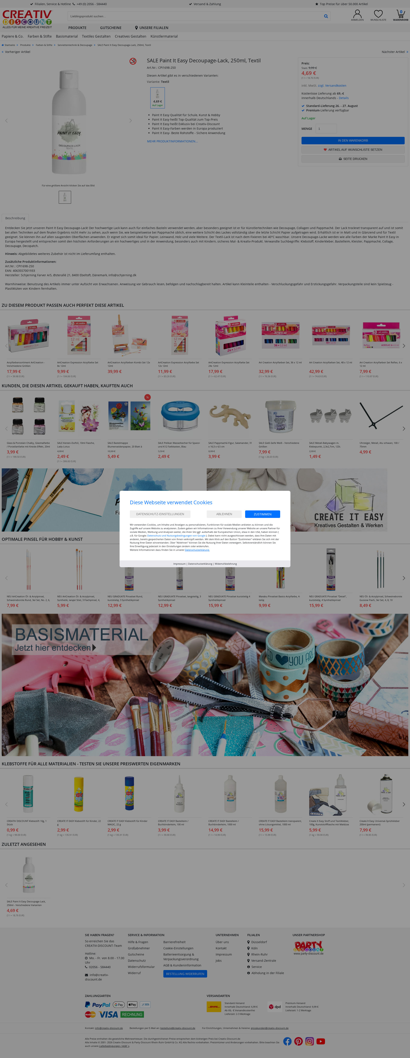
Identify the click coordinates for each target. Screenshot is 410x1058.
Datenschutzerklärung (200, 563)
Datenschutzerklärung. (197, 549)
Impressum (179, 563)
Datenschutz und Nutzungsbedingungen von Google (176, 535)
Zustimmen (263, 514)
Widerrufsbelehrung (226, 563)
